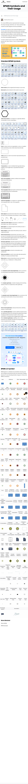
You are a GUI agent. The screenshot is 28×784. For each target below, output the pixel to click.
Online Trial (18, 347)
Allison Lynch (10, 19)
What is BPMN (4, 623)
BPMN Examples (4, 625)
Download (25, 1)
